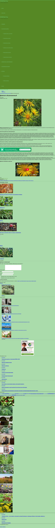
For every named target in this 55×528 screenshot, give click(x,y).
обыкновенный (5, 178)
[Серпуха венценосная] (6, 483)
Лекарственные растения (7, 57)
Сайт (1, 274)
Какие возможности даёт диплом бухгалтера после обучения (11, 313)
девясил (1, 178)
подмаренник (10, 395)
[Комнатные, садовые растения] (4, 18)
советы (24, 395)
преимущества (18, 395)
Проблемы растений (6, 66)
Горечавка (1, 393)
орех (44, 393)
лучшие (25, 393)
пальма (5, 395)
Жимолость (2, 207)
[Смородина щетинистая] (6, 502)
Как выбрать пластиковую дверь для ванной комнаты (10, 305)
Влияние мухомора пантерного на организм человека (11, 194)
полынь (14, 395)
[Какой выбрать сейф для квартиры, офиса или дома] (7, 444)
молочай (28, 393)
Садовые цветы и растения (7, 33)
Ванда (1, 245)
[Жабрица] (6, 434)
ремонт (21, 395)
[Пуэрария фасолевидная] (7, 473)
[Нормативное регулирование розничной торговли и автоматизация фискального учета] (6, 321)
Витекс (1, 220)
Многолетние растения (7, 52)
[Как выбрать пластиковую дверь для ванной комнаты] (6, 304)
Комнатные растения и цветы (8, 47)
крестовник (13, 393)
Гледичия (2, 258)
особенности (51, 393)
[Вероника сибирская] (6, 463)
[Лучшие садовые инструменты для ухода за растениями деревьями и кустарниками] (6, 337)
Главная (1, 93)
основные (46, 393)
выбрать (7, 393)
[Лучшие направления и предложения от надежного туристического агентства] (6, 329)
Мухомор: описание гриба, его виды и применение (10, 232)
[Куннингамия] (6, 415)
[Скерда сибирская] (6, 512)
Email (1, 273)
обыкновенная (33, 393)
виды (3, 393)
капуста (11, 393)
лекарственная (21, 393)
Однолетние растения (6, 38)
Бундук (3, 295)
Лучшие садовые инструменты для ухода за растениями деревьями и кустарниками (15, 338)
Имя (1, 271)
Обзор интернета (6, 80)
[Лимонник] (7, 405)
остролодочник (2, 395)
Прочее (3, 71)
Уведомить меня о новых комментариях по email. (9, 276)
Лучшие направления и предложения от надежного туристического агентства (14, 330)
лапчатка (17, 393)
